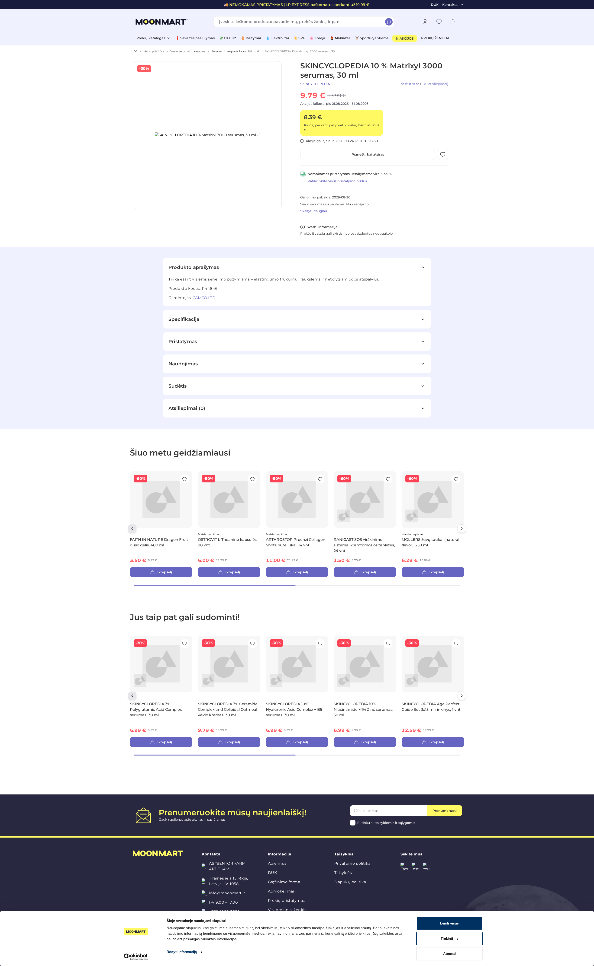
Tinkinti (447, 938)
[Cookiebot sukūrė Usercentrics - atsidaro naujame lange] (136, 956)
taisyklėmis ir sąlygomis (395, 823)
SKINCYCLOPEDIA (315, 84)
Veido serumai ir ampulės (187, 51)
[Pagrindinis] (135, 51)
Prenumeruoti (445, 811)
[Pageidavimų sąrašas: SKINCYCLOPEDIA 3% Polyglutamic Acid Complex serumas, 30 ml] (184, 643)
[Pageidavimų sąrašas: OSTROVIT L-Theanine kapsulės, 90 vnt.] (252, 479)
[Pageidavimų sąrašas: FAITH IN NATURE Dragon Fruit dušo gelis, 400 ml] (184, 479)
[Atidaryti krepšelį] (452, 21)
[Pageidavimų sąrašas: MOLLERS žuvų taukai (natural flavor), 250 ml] (456, 479)
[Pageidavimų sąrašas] (439, 21)
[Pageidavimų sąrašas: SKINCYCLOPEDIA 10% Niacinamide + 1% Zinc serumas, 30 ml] (388, 643)
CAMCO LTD (204, 298)
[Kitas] (462, 528)
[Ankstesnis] (132, 528)
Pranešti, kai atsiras (368, 154)
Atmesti (449, 954)
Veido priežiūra (154, 51)
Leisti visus (449, 923)
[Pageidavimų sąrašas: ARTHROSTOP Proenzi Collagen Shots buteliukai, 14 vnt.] (320, 479)
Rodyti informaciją (182, 952)
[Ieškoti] (389, 22)
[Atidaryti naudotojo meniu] (425, 21)
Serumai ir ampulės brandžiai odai (235, 51)
